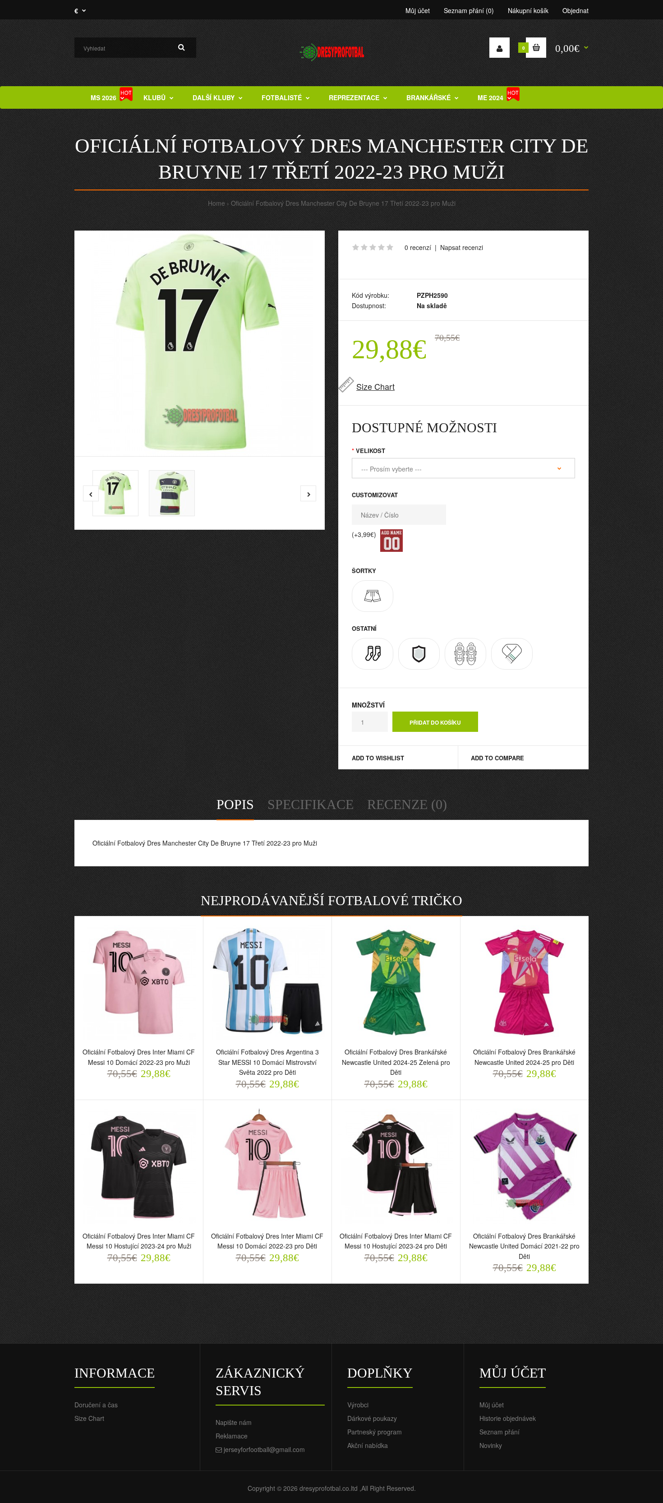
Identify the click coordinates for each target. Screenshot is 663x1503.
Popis (235, 804)
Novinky (490, 1445)
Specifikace (310, 804)
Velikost (370, 450)
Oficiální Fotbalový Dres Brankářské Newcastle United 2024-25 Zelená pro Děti (396, 1062)
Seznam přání (499, 1431)
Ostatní (364, 628)
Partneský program (374, 1431)
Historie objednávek (507, 1418)
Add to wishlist (378, 758)
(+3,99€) (364, 534)
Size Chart (375, 386)
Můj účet (417, 10)
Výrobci (357, 1404)
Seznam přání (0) (469, 10)
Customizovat (375, 494)
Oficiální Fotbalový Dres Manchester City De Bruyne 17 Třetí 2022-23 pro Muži (343, 203)
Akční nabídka (367, 1445)
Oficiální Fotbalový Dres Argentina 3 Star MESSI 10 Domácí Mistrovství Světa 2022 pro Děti (267, 1062)
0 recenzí (418, 247)
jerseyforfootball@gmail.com (264, 1449)
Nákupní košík (528, 10)
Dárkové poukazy (372, 1418)
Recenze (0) (407, 804)
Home (216, 203)
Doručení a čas (96, 1404)
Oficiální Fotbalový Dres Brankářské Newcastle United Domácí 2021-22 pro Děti (524, 1246)
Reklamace (232, 1435)
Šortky (364, 570)
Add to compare (497, 758)
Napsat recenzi (461, 247)
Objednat (575, 10)
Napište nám (234, 1422)
